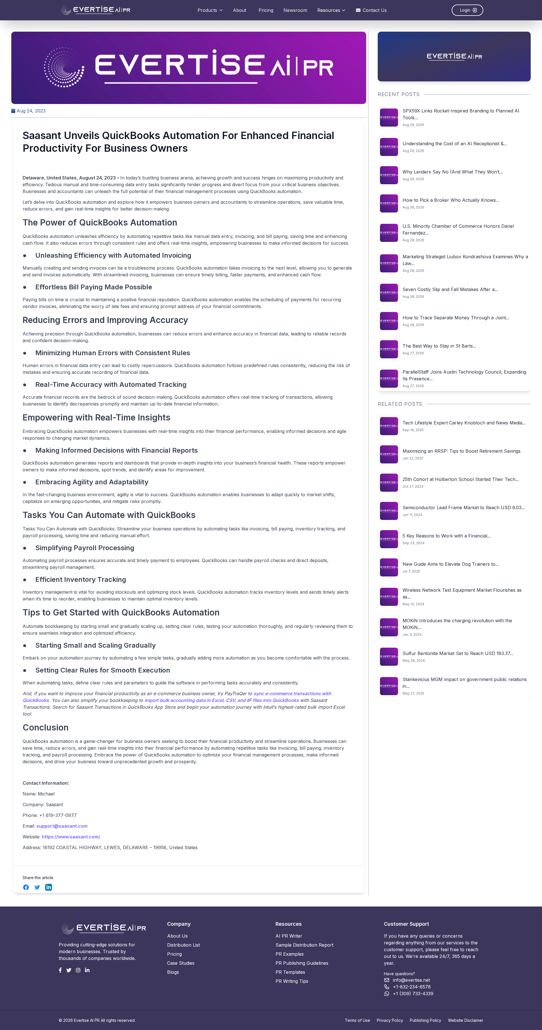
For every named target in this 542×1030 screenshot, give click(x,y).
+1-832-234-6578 (412, 987)
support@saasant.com (62, 826)
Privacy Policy (390, 1020)
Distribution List (183, 945)
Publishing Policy (425, 1020)
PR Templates (290, 972)
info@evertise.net (411, 980)
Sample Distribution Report (304, 945)
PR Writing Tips (292, 981)
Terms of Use (357, 1020)
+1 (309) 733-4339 (413, 993)
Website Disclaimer (465, 1020)
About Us (177, 936)
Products (207, 10)
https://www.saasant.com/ (71, 837)
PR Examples (290, 954)
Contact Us (375, 10)
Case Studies (180, 963)
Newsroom (295, 10)
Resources (328, 10)
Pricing (266, 10)
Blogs (173, 972)
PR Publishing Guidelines (302, 963)
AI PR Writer (289, 936)
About (239, 10)
